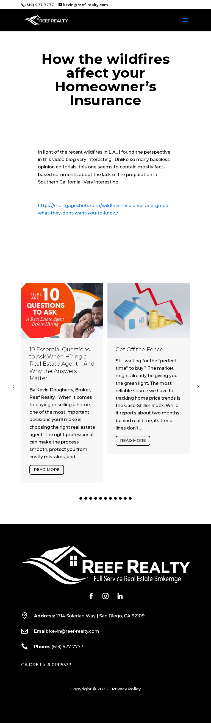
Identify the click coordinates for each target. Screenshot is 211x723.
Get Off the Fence (139, 349)
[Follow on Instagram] (105, 596)
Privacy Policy (126, 688)
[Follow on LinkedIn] (120, 596)
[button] (198, 386)
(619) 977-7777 (67, 646)
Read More (47, 469)
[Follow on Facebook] (91, 596)
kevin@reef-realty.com (74, 631)
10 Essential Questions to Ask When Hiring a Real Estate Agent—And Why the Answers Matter (62, 364)
